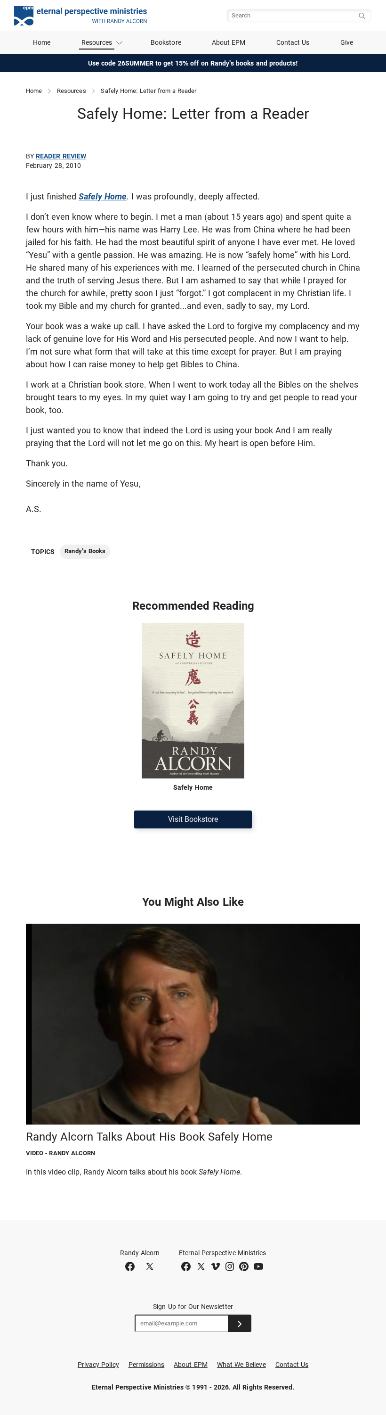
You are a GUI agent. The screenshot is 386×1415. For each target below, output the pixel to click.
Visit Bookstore (193, 819)
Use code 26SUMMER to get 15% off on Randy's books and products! (193, 63)
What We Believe (241, 1364)
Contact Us (293, 42)
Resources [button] (97, 42)
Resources (71, 90)
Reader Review (61, 156)
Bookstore (166, 42)
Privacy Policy (98, 1364)
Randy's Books (84, 550)
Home (41, 42)
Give (346, 42)
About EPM (229, 42)
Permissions (147, 1364)
